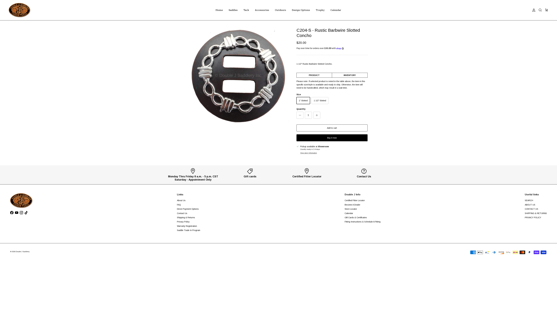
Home (219, 10)
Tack (246, 10)
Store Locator (351, 209)
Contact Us (182, 213)
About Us (181, 200)
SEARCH (529, 200)
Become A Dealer (352, 205)
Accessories (262, 10)
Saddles (233, 10)
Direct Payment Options (188, 209)
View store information (308, 153)
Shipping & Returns (186, 217)
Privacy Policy (183, 222)
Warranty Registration (187, 226)
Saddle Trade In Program (188, 230)
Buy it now (332, 138)
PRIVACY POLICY (533, 217)
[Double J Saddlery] (19, 10)
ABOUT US (530, 205)
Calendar (335, 10)
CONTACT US (531, 209)
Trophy (320, 10)
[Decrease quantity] (299, 115)
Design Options (301, 10)
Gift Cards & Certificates (356, 217)
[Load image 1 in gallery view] (240, 78)
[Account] (533, 10)
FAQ (179, 205)
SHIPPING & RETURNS (536, 213)
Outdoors (280, 10)
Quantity (300, 109)
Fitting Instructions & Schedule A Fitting (362, 222)
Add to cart (332, 128)
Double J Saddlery (22, 251)
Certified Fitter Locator (355, 200)
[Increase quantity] (316, 115)
